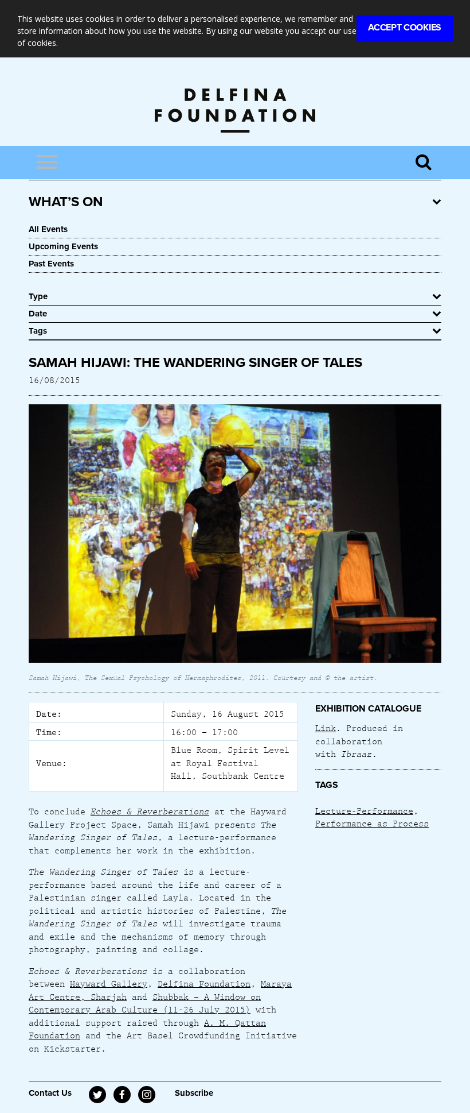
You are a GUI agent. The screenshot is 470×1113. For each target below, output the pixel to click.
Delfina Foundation (204, 983)
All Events (48, 229)
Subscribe (194, 1093)
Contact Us (50, 1093)
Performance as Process (372, 823)
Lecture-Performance (364, 810)
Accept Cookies (404, 27)
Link (325, 727)
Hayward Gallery (108, 983)
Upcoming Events (63, 246)
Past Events (51, 263)
